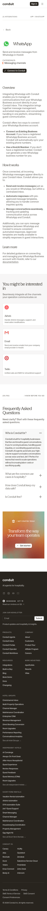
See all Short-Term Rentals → (14, 837)
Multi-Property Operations (13, 704)
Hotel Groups (9, 696)
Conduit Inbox (8, 641)
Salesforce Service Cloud (27, 861)
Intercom (20, 873)
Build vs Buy (7, 669)
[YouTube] (13, 593)
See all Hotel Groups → (12, 740)
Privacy (24, 890)
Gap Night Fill (8, 833)
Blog (4, 673)
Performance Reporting (12, 732)
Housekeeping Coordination (14, 825)
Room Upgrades (9, 728)
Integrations (7, 665)
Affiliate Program (31, 649)
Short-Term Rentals (12, 792)
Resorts (28, 669)
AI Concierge (8, 752)
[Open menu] (42, 4)
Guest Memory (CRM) (11, 777)
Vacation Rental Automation (13, 797)
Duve (5, 861)
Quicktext (21, 853)
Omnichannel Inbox (10, 700)
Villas (27, 673)
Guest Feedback (9, 772)
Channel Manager (10, 708)
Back (8, 30)
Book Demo (7, 677)
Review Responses (10, 769)
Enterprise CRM (9, 716)
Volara (5, 865)
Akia (4, 853)
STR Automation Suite (11, 805)
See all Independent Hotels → (15, 785)
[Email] (18, 593)
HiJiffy (19, 849)
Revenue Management (12, 720)
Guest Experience (10, 765)
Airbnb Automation (10, 801)
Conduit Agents (9, 637)
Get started (25, 545)
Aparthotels (29, 665)
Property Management (12, 829)
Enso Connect (8, 869)
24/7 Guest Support (11, 809)
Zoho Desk (21, 869)
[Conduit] (8, 4)
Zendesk (20, 857)
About (27, 637)
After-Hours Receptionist (12, 760)
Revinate (6, 857)
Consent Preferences (11, 897)
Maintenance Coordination (13, 712)
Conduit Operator (10, 649)
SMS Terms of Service (11, 894)
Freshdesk (21, 865)
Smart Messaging (10, 813)
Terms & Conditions (10, 890)
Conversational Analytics (12, 736)
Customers (29, 641)
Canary (5, 849)
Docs (5, 681)
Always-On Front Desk (12, 756)
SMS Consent (29, 894)
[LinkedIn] (4, 593)
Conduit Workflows (10, 653)
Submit (39, 618)
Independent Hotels (12, 748)
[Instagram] (8, 593)
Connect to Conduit (16, 70)
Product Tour (30, 645)
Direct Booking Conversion (13, 724)
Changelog (7, 685)
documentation (10, 262)
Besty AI (6, 873)
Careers (28, 653)
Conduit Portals (9, 645)
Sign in (34, 4)
